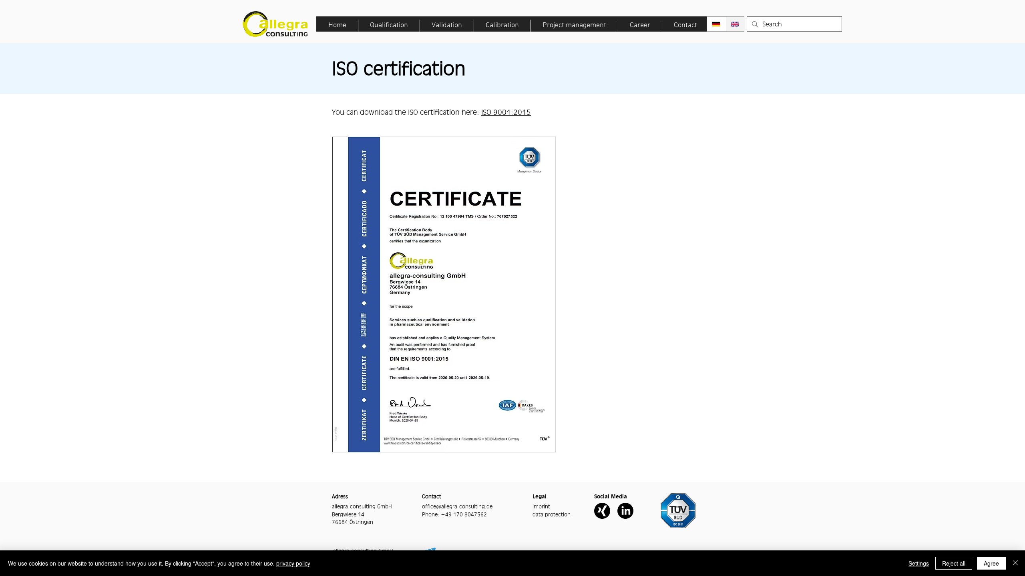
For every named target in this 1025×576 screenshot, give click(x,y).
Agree (991, 563)
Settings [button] (918, 563)
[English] (735, 24)
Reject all (953, 563)
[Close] (1015, 563)
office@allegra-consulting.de (457, 506)
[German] (716, 24)
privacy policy (293, 563)
